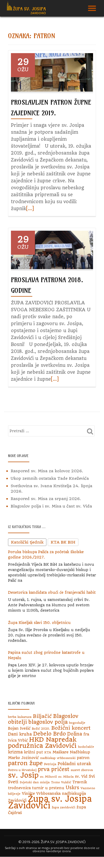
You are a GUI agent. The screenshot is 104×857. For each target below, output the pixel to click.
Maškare (61, 752)
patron (83, 758)
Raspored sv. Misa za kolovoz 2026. (47, 471)
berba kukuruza (19, 717)
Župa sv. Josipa (29, 8)
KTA (47, 752)
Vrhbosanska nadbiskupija (61, 793)
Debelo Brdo (49, 734)
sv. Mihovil (48, 777)
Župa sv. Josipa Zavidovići (50, 802)
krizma (15, 751)
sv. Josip (23, 775)
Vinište (28, 793)
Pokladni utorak (74, 763)
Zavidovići (17, 800)
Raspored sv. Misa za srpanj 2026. (46, 498)
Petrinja (50, 764)
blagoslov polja (48, 722)
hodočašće (86, 747)
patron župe (25, 763)
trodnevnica (19, 788)
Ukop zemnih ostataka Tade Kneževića (50, 478)
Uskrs (72, 787)
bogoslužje (77, 723)
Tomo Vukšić (61, 782)
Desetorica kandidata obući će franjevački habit (52, 592)
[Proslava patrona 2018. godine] (52, 249)
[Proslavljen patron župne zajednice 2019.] (52, 72)
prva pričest (53, 769)
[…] (30, 208)
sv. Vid (81, 776)
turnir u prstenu (48, 788)
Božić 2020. (41, 728)
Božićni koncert (71, 728)
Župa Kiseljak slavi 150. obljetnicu (39, 622)
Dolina (74, 734)
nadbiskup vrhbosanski (57, 758)
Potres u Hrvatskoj (22, 770)
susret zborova (82, 770)
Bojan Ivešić (19, 728)
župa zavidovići (63, 807)
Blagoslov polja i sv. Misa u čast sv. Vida (51, 506)
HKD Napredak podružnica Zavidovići (42, 742)
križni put (33, 752)
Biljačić (42, 716)
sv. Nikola (66, 777)
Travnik (80, 782)
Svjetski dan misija (35, 782)
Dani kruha (20, 734)
